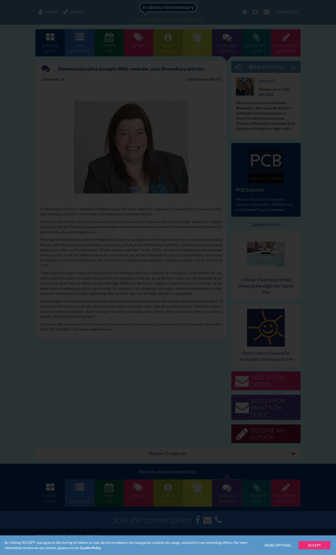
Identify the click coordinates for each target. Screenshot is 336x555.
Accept (314, 545)
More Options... (278, 545)
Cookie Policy (90, 548)
